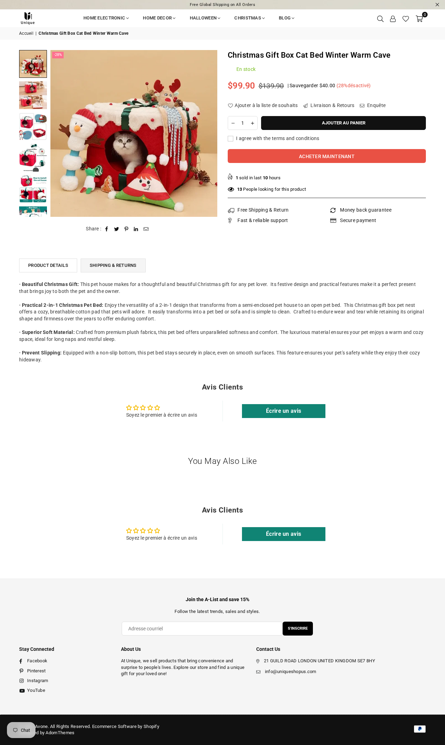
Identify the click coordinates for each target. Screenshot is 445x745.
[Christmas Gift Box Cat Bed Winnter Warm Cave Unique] (33, 63)
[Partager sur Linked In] (136, 229)
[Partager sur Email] (146, 229)
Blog (285, 18)
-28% (58, 54)
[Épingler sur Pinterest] (126, 229)
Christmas (247, 18)
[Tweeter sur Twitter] (116, 229)
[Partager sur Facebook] (107, 229)
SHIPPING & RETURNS (113, 265)
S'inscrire (298, 628)
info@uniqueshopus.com (290, 671)
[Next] (208, 133)
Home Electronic (104, 18)
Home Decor (157, 18)
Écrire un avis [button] (283, 411)
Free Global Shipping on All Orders (222, 4)
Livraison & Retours (332, 105)
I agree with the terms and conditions (277, 138)
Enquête (376, 105)
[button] (419, 18)
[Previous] (60, 133)
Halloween (203, 18)
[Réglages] (393, 18)
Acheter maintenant (327, 156)
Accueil (26, 33)
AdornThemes (60, 732)
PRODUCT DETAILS (48, 265)
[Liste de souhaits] (405, 18)
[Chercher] (380, 18)
